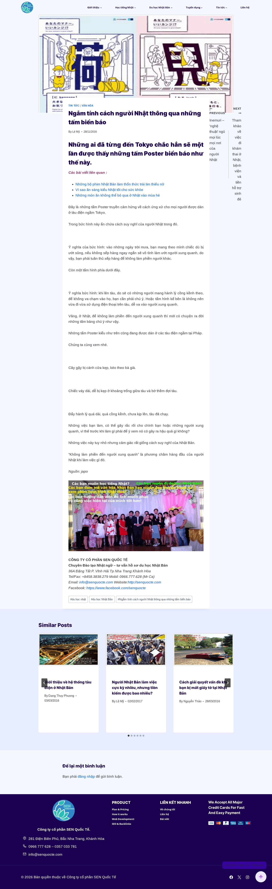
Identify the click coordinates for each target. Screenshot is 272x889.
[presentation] (68, 653)
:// (135, 582)
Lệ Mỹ (76, 131)
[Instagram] (247, 877)
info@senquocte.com (96, 582)
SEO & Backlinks (121, 823)
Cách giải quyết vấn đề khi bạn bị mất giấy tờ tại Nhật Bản (203, 687)
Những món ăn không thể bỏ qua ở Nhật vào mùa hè (117, 195)
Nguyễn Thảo (193, 701)
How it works (119, 814)
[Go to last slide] (44, 682)
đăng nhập (86, 776)
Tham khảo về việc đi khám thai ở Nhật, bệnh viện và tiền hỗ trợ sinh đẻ (236, 154)
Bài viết (164, 819)
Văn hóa (87, 105)
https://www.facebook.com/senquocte (116, 588)
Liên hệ (245, 7)
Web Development (123, 819)
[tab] (129, 736)
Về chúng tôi (167, 809)
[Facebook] (231, 877)
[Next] (228, 682)
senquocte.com (149, 582)
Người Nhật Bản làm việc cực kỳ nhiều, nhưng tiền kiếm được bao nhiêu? (135, 687)
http (131, 582)
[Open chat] (260, 876)
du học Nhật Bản (102, 599)
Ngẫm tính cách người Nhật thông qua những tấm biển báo (154, 599)
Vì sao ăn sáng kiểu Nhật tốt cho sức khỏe (109, 190)
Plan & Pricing (120, 809)
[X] (239, 877)
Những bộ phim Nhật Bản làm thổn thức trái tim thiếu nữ (119, 184)
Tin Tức (73, 105)
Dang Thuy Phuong (61, 695)
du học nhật (78, 599)
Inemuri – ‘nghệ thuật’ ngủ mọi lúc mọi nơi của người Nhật (217, 136)
